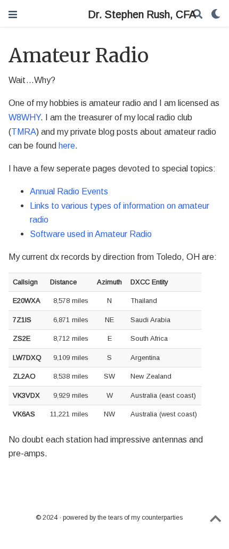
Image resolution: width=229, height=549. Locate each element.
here (67, 145)
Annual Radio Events (69, 191)
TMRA (23, 131)
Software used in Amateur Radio (91, 234)
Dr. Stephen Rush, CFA (114, 14)
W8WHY (24, 117)
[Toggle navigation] (13, 14)
